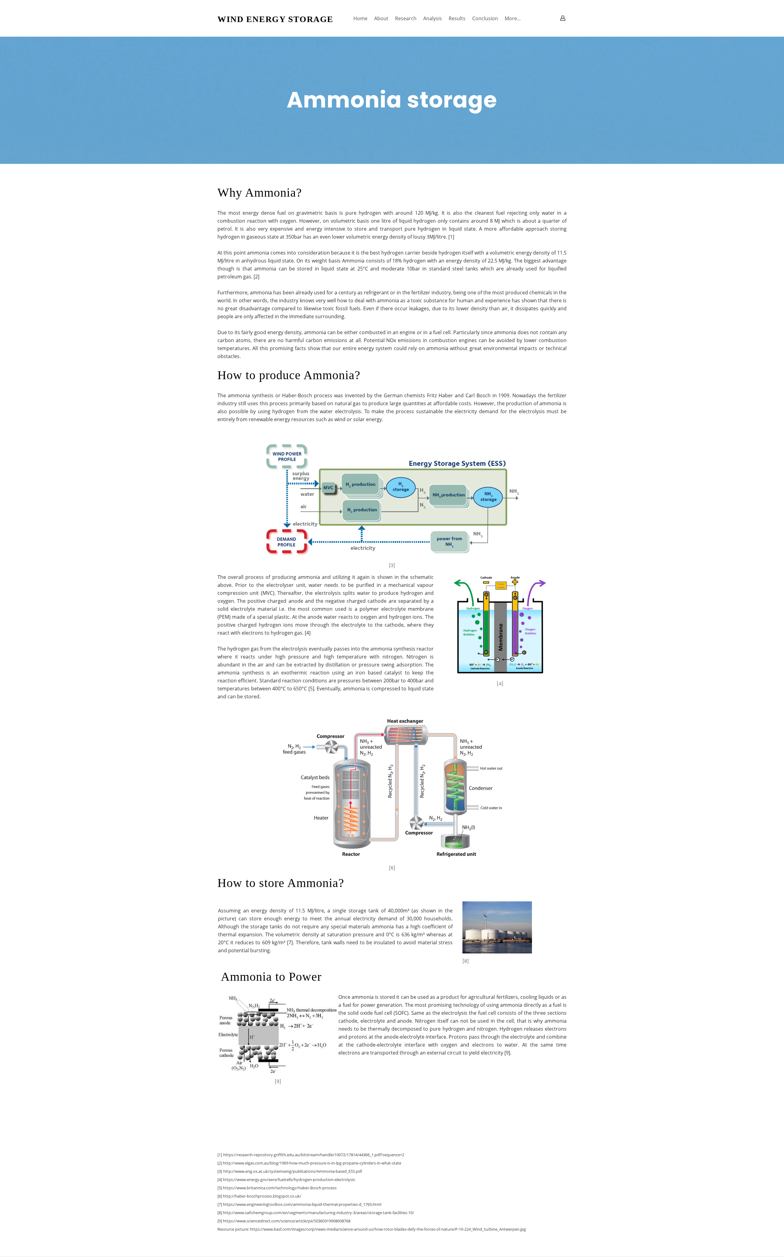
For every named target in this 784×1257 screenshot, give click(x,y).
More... (513, 18)
